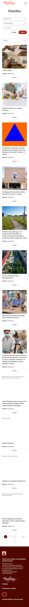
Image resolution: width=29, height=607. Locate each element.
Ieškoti (23, 32)
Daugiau (14, 77)
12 (23, 536)
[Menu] (25, 3)
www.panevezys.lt (7, 570)
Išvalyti (14, 32)
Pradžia (5, 584)
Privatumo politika (9, 588)
